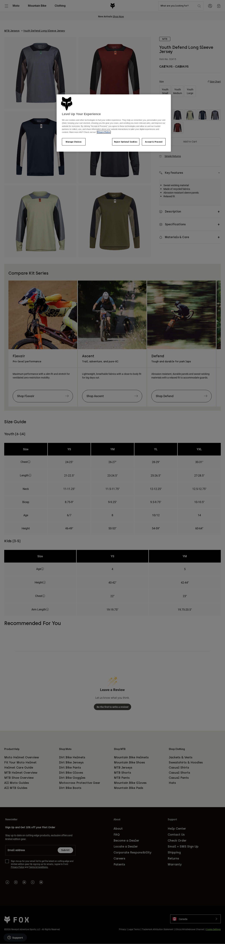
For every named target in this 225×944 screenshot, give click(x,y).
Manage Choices (74, 141)
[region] (114, 123)
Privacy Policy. (103, 132)
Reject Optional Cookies (125, 141)
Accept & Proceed (153, 141)
